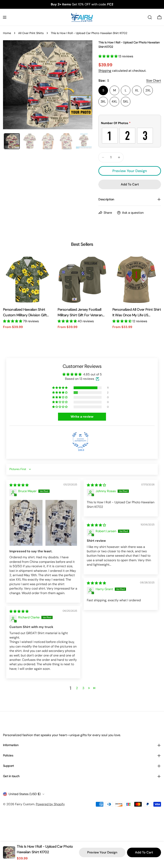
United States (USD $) (25, 794)
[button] (108, 56)
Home (7, 33)
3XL (103, 101)
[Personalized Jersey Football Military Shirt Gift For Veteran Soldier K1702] (82, 279)
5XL (125, 101)
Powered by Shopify (50, 804)
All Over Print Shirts (31, 33)
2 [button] (77, 688)
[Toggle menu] (5, 17)
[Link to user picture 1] (43, 523)
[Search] (150, 17)
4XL (114, 101)
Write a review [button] (82, 416)
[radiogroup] (130, 135)
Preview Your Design (129, 170)
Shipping (104, 71)
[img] (19, 485)
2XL (148, 90)
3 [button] (83, 688)
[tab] (12, 141)
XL (137, 90)
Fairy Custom (24, 804)
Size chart (153, 80)
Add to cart (144, 852)
